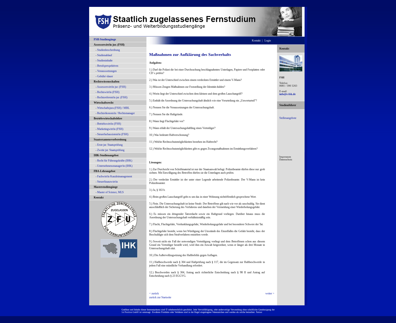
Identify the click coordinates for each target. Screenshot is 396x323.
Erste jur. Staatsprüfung (110, 144)
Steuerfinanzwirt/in (107, 181)
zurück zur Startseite (160, 297)
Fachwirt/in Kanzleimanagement (114, 176)
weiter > (269, 293)
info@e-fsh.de (287, 94)
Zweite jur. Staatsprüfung (110, 150)
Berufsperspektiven (107, 65)
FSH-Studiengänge (105, 39)
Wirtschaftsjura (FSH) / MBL (113, 107)
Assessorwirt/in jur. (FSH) (111, 86)
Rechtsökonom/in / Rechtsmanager (116, 113)
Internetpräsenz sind (156, 309)
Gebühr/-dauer (105, 76)
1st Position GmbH (130, 312)
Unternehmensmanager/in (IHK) (114, 165)
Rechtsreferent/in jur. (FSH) (112, 97)
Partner (259, 312)
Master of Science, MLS (110, 192)
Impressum (285, 156)
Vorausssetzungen (107, 71)
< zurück (154, 293)
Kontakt (99, 197)
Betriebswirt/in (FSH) (109, 123)
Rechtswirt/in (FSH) (108, 92)
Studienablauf (104, 55)
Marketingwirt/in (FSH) (110, 129)
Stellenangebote (287, 118)
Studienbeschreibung (108, 50)
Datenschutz (285, 159)
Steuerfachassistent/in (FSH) (112, 134)
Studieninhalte (105, 60)
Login (267, 40)
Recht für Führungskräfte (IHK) (114, 160)
